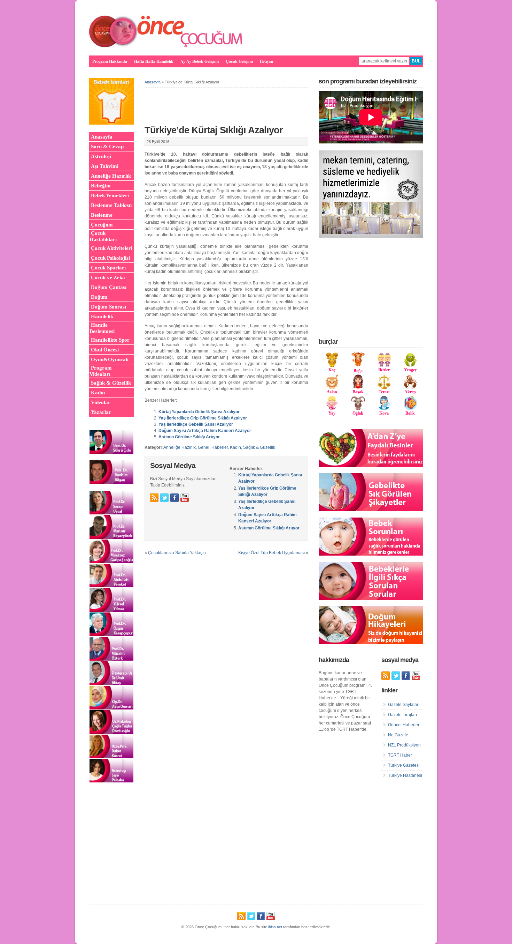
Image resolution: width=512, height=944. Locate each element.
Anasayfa (153, 82)
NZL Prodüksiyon (404, 745)
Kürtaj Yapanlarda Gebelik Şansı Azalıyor (199, 411)
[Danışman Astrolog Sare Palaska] (111, 781)
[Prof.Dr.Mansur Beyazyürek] (111, 537)
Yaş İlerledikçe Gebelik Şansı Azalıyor (195, 424)
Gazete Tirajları (402, 714)
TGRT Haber (400, 755)
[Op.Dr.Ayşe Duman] (111, 708)
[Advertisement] (371, 287)
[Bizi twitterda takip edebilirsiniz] (164, 497)
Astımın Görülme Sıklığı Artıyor (189, 436)
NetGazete (398, 735)
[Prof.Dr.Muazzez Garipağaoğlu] (111, 561)
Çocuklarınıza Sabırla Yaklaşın (177, 552)
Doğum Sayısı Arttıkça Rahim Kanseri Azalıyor (204, 430)
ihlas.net (275, 927)
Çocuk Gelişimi (239, 61)
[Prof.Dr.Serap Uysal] (111, 513)
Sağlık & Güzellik (259, 447)
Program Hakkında (109, 61)
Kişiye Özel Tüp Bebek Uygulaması (271, 552)
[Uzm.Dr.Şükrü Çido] (111, 452)
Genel (203, 447)
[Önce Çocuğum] (166, 47)
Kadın (235, 447)
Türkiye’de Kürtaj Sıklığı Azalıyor (214, 130)
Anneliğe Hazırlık (179, 447)
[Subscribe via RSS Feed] (154, 497)
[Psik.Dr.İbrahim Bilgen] (111, 482)
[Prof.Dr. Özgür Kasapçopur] (111, 634)
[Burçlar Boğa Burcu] (358, 364)
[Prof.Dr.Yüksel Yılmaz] (111, 610)
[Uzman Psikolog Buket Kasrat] (111, 756)
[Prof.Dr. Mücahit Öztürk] (111, 659)
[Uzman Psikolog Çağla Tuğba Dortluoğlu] (111, 732)
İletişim (266, 61)
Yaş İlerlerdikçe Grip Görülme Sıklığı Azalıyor (202, 418)
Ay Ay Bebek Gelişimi (199, 61)
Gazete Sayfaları (403, 704)
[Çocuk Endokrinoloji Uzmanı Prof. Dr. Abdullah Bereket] (111, 586)
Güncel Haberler (403, 724)
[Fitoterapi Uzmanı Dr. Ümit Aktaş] (111, 683)
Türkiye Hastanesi (405, 775)
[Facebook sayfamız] (174, 497)
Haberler (219, 447)
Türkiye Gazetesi (404, 765)
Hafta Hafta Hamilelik (153, 61)
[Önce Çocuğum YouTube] (184, 497)
